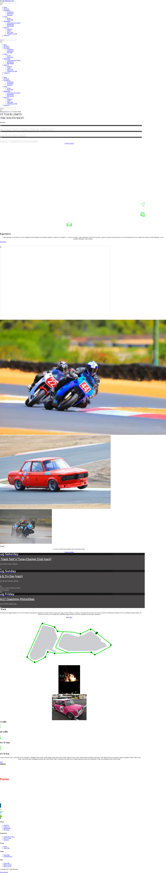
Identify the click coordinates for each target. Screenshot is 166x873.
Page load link (4, 872)
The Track (6, 830)
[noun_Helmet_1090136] (142, 216)
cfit (4, 112)
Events (5, 846)
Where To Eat (7, 866)
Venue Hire (6, 848)
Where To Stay (7, 864)
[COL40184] (55, 319)
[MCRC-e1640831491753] (26, 543)
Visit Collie (6, 863)
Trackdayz (6, 840)
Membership (6, 828)
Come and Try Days (9, 836)
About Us (6, 825)
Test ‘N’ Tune (7, 838)
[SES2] (55, 508)
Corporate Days (7, 856)
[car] (69, 226)
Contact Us (6, 826)
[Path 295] (143, 206)
